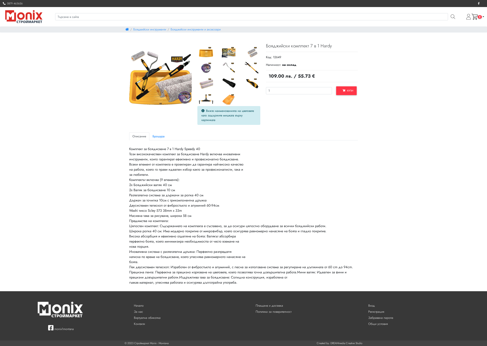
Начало (139, 305)
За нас (138, 311)
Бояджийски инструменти (149, 29)
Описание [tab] (139, 136)
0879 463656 (14, 3)
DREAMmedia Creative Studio (346, 343)
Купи (349, 90)
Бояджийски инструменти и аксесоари (196, 29)
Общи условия (378, 324)
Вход (371, 305)
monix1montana (63, 329)
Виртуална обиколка (147, 318)
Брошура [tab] (159, 136)
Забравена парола (380, 318)
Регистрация (376, 311)
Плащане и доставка (269, 305)
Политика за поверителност (273, 311)
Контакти (139, 324)
